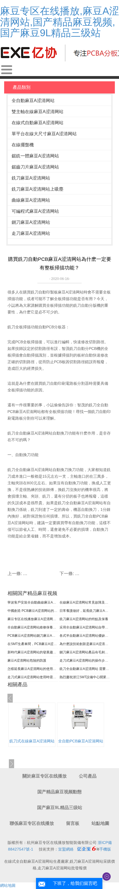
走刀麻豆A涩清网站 (31, 233)
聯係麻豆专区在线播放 (32, 823)
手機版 (105, 849)
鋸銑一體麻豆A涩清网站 (35, 156)
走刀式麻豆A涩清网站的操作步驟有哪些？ (85, 660)
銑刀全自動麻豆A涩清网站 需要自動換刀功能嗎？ (85, 669)
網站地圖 (7, 885)
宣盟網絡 (66, 849)
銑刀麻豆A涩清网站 (31, 178)
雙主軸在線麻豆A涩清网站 (37, 111)
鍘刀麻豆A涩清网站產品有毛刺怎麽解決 (85, 652)
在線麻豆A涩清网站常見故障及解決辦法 (85, 602)
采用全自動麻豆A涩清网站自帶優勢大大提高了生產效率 (85, 627)
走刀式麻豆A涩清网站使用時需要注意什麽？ (32, 677)
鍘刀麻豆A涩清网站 (31, 222)
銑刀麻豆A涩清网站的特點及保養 (84, 619)
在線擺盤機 (23, 144)
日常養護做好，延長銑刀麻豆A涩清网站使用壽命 (85, 611)
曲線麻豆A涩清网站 (31, 200)
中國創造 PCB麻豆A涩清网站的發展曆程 (32, 611)
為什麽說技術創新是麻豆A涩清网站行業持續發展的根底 (85, 644)
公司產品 (88, 776)
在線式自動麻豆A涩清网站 (37, 122)
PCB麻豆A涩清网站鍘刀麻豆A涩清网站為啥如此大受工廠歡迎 (32, 636)
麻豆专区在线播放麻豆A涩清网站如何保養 (32, 619)
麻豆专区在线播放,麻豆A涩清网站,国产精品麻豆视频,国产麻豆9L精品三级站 (59, 21)
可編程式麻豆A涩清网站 (35, 211)
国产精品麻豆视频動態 (59, 791)
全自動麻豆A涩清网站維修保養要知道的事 (32, 627)
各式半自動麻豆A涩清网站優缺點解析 (85, 636)
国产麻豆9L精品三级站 (59, 807)
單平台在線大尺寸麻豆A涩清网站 (44, 133)
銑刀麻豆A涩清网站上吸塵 (37, 189)
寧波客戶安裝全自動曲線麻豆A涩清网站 (32, 602)
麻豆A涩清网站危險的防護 (26, 660)
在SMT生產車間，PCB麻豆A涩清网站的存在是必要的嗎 (32, 644)
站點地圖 (100, 823)
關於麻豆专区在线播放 (44, 776)
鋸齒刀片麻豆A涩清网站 (35, 167)
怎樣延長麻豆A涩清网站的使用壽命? (32, 669)
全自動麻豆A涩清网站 (33, 100)
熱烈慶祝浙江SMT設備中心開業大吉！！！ (85, 677)
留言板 (72, 823)
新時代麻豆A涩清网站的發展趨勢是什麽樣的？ (32, 652)
